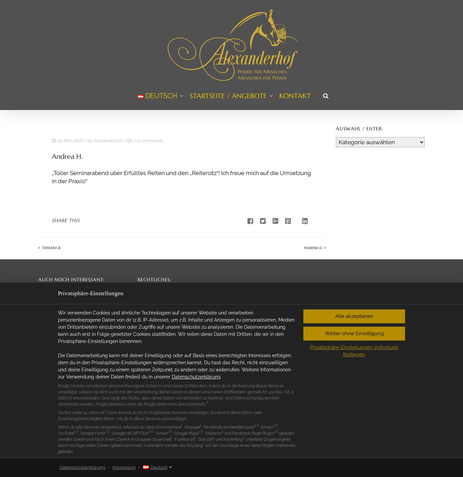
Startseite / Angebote (228, 96)
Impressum (124, 467)
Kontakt (295, 96)
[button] (354, 316)
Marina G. (313, 248)
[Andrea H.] (260, 221)
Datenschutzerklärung (196, 377)
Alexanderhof (107, 140)
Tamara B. (51, 248)
